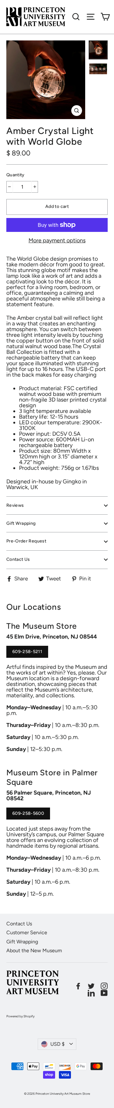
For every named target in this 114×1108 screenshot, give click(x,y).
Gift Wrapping (21, 523)
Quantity (15, 175)
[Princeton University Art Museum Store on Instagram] (104, 986)
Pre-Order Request (26, 541)
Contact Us (18, 559)
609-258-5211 (27, 653)
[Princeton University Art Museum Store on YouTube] (104, 993)
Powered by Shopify (20, 1016)
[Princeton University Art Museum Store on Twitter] (91, 986)
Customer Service (26, 932)
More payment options (57, 240)
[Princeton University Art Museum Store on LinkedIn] (91, 993)
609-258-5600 (28, 815)
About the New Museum (34, 951)
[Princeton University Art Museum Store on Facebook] (78, 986)
